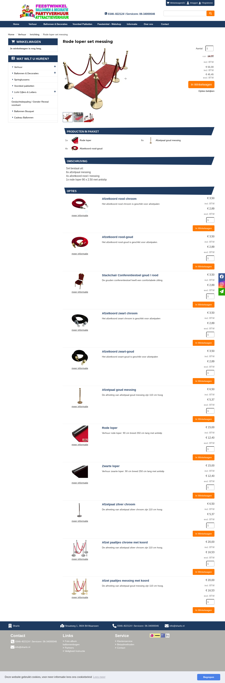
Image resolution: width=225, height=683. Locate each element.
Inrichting (34, 34)
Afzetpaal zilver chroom (118, 504)
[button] (66, 78)
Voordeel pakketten (24, 86)
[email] (221, 292)
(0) (177, 3)
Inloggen (194, 3)
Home (16, 24)
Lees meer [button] (99, 677)
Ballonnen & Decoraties (55, 24)
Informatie (132, 24)
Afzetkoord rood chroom (119, 198)
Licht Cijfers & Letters (25, 92)
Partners (69, 647)
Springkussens (21, 79)
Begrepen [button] (208, 677)
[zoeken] (210, 13)
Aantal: (199, 48)
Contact (165, 24)
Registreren (207, 3)
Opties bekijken (206, 91)
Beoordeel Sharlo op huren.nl (163, 655)
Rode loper (85, 140)
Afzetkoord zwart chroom (120, 313)
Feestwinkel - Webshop (109, 24)
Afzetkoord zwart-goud (118, 351)
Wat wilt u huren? (32, 58)
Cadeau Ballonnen (23, 117)
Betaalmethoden (125, 644)
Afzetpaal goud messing (168, 140)
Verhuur (33, 24)
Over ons (148, 24)
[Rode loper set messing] (96, 79)
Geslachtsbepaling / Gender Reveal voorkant (30, 103)
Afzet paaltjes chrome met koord (125, 542)
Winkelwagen (28, 42)
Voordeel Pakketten (82, 24)
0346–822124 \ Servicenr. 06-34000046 (138, 625)
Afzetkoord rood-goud (91, 148)
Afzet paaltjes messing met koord (125, 580)
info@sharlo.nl (176, 626)
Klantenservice (124, 641)
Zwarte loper (111, 466)
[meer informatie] (80, 204)
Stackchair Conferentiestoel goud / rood (130, 275)
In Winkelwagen (201, 84)
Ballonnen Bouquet (24, 111)
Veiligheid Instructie (75, 651)
